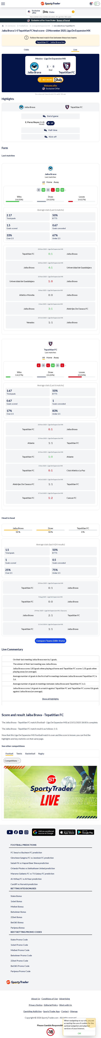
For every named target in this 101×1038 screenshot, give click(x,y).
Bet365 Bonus (17, 922)
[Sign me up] (91, 4)
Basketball (30, 753)
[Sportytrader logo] (50, 982)
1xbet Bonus (16, 901)
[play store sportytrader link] (85, 832)
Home (49, 182)
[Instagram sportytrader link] (26, 832)
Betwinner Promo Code (21, 955)
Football (9, 753)
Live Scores (11, 26)
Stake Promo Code (19, 939)
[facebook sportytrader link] (16, 832)
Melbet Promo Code (20, 950)
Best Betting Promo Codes (26, 932)
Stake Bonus (16, 896)
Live (75, 49)
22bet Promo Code (19, 960)
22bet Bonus (16, 917)
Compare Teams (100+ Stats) (50, 640)
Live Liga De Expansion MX (41, 26)
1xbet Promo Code (19, 945)
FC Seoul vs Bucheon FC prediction (26, 852)
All (43, 182)
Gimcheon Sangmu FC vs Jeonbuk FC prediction (32, 857)
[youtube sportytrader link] (10, 832)
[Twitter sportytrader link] (21, 832)
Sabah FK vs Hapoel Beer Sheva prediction (30, 863)
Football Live (23, 26)
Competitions (11, 760)
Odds (26, 49)
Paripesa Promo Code (20, 971)
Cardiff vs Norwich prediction (24, 884)
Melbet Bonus (17, 906)
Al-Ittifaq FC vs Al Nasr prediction (26, 879)
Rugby (41, 753)
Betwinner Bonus (18, 912)
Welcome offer (50, 85)
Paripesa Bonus (18, 927)
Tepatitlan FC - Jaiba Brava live (51, 42)
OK (79, 1033)
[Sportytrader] (3, 26)
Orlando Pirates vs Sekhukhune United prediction (33, 868)
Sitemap (74, 1011)
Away (56, 182)
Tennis (19, 753)
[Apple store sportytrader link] (67, 832)
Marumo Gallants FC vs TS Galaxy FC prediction (32, 873)
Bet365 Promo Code (20, 966)
